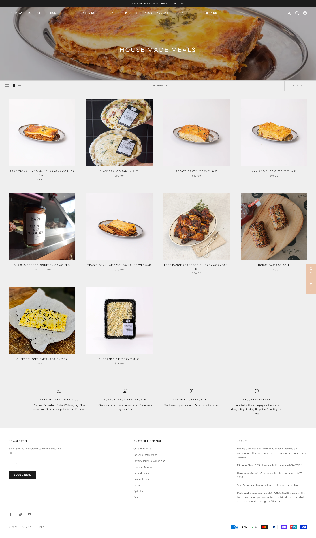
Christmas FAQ (142, 448)
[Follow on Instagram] (20, 514)
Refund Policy (141, 473)
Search (137, 497)
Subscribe (22, 474)
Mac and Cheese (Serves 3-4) (274, 171)
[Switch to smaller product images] (13, 86)
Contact (184, 13)
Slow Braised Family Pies (119, 171)
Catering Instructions (145, 455)
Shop (70, 13)
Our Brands (208, 13)
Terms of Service (142, 467)
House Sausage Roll (274, 265)
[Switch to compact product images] (19, 86)
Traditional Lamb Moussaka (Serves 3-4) (119, 265)
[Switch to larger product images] (7, 86)
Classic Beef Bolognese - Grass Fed (42, 265)
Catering (88, 13)
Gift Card (110, 13)
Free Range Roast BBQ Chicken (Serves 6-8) (196, 267)
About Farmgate (157, 13)
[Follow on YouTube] (29, 514)
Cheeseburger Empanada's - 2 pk (42, 359)
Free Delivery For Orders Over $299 (158, 3)
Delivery (138, 485)
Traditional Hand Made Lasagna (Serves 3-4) (42, 173)
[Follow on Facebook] (10, 514)
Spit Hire (138, 491)
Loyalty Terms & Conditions (149, 461)
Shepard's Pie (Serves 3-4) (119, 359)
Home (54, 13)
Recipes (131, 13)
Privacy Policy (141, 479)
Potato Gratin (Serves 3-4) (196, 171)
